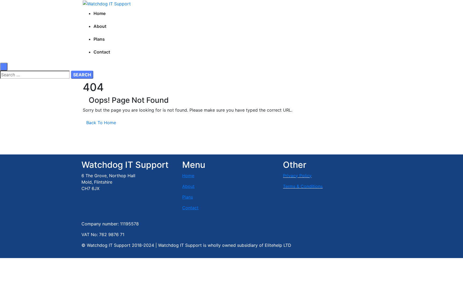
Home (100, 13)
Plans (99, 39)
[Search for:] (35, 75)
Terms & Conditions (303, 186)
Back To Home (101, 122)
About (100, 26)
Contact (102, 52)
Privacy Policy (297, 175)
